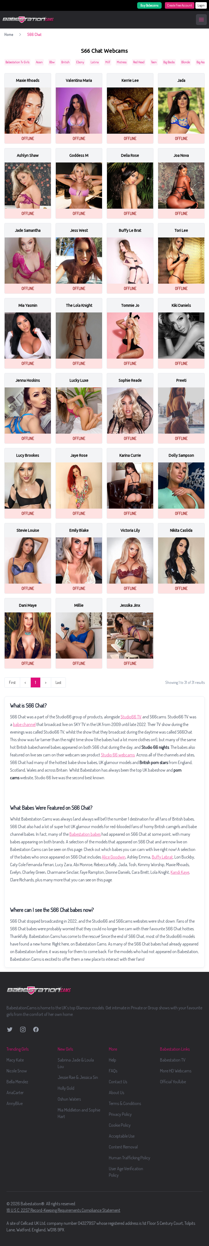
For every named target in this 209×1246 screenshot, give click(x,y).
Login (201, 5)
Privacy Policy (120, 1114)
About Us (116, 1092)
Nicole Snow (17, 1070)
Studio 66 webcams (118, 754)
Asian (39, 62)
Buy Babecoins (149, 5)
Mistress (122, 62)
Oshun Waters (69, 1099)
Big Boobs (169, 62)
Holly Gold (66, 1088)
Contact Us (118, 1081)
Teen (154, 62)
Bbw (52, 62)
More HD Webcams (175, 1070)
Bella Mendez (17, 1081)
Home (8, 34)
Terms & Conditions (125, 1103)
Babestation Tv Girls (17, 62)
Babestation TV (173, 1060)
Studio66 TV (131, 716)
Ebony (80, 62)
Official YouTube (173, 1081)
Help (112, 1060)
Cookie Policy (120, 1125)
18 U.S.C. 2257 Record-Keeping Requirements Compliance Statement (63, 1210)
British (65, 62)
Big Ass (200, 62)
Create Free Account (179, 5)
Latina (95, 62)
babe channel (24, 724)
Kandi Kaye (180, 872)
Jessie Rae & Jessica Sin (78, 1077)
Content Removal (123, 1147)
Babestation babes (85, 834)
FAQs (113, 1070)
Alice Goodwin (113, 857)
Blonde (185, 62)
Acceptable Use (121, 1136)
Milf (107, 62)
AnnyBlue (15, 1103)
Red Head (139, 62)
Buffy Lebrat (162, 857)
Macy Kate (15, 1060)
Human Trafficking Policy (129, 1157)
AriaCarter (15, 1092)
